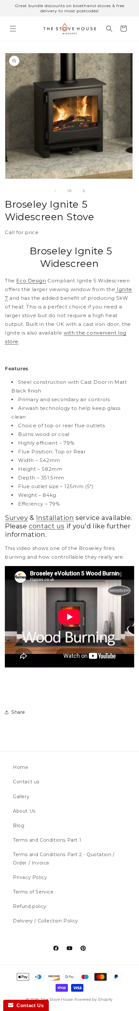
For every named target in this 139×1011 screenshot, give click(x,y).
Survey (16, 518)
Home (20, 767)
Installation (55, 518)
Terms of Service (33, 892)
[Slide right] (84, 191)
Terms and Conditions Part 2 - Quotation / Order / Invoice (64, 858)
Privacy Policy (30, 877)
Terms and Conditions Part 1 (47, 840)
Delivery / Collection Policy (45, 921)
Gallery (21, 796)
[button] (13, 29)
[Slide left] (55, 191)
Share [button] (18, 712)
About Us (24, 811)
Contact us (26, 782)
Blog (18, 825)
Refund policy (30, 906)
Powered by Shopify (93, 999)
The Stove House (57, 999)
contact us (46, 526)
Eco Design (31, 281)
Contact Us (28, 1005)
